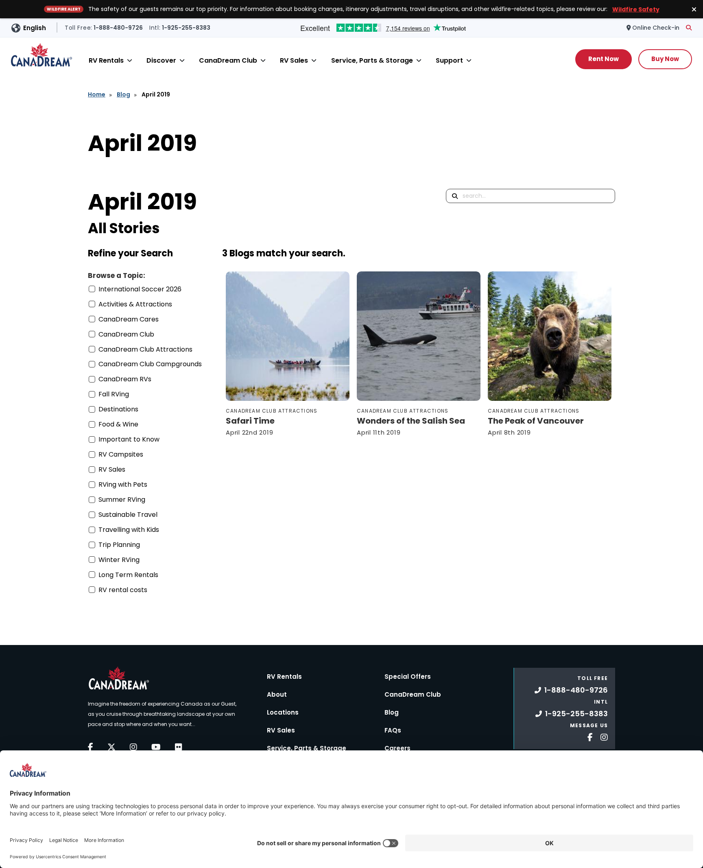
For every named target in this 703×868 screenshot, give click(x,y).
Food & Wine (118, 424)
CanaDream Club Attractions (145, 349)
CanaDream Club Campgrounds (150, 364)
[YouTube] (156, 747)
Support (449, 60)
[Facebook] (90, 747)
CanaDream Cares (128, 319)
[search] (689, 28)
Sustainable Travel (127, 514)
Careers (397, 748)
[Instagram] (133, 747)
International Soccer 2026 (139, 289)
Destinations (118, 409)
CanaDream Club (228, 60)
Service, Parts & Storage (372, 60)
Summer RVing (121, 499)
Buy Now (665, 59)
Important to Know (128, 439)
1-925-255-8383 (576, 713)
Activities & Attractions (135, 304)
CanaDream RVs (124, 379)
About (277, 694)
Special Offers (407, 676)
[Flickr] (178, 747)
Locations (283, 712)
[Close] (129, 60)
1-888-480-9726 (576, 690)
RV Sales (294, 60)
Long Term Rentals (128, 574)
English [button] (34, 28)
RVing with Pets (122, 484)
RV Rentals (106, 60)
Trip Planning (119, 544)
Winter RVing (119, 559)
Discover (161, 60)
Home (96, 94)
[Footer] (587, 736)
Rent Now (603, 59)
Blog (123, 94)
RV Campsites (120, 454)
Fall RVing (113, 394)
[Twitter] (111, 747)
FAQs (392, 730)
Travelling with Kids (128, 529)
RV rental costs (122, 590)
